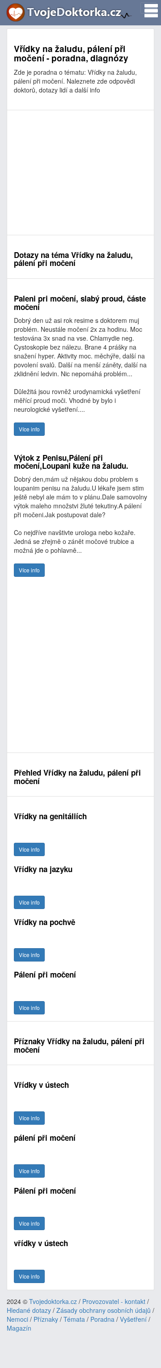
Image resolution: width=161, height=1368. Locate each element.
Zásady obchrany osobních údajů (103, 1310)
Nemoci (17, 1319)
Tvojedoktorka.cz (53, 1301)
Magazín (19, 1328)
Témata (74, 1319)
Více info (29, 429)
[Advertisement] (80, 172)
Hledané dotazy (29, 1310)
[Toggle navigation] (148, 8)
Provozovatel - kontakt (113, 1301)
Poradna (102, 1319)
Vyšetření (133, 1319)
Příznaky (46, 1319)
